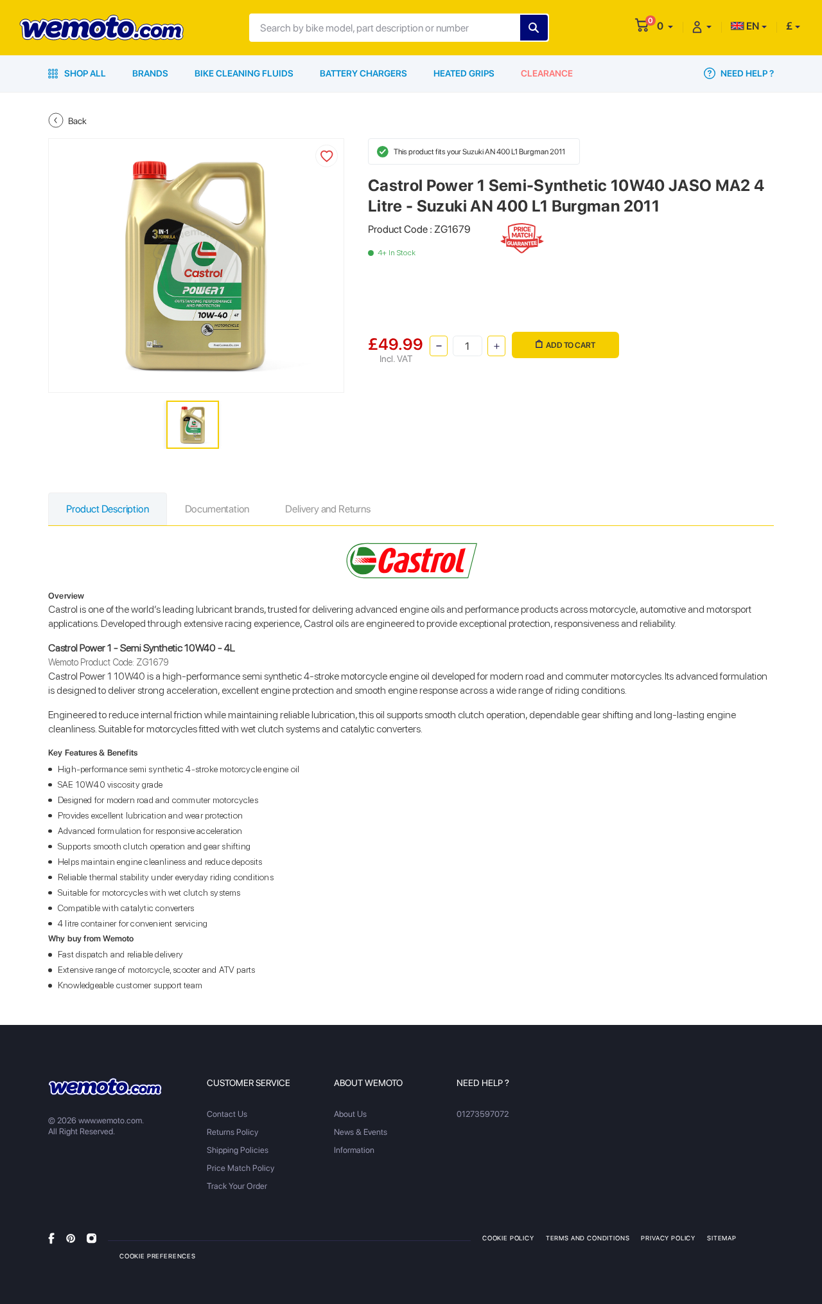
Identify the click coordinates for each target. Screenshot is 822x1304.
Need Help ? (746, 73)
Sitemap (722, 1238)
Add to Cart (570, 345)
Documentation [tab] (217, 509)
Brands (150, 73)
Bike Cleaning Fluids (244, 73)
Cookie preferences (157, 1256)
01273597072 (483, 1114)
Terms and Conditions (588, 1238)
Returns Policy (232, 1132)
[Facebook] (51, 1237)
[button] (665, 26)
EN (751, 26)
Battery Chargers (363, 73)
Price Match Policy (240, 1168)
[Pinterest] (70, 1237)
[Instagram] (91, 1237)
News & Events (360, 1132)
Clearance (547, 73)
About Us (350, 1114)
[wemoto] (105, 1087)
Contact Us (227, 1114)
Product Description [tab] (107, 509)
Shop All (84, 73)
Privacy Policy (668, 1238)
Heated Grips (463, 73)
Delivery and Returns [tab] (327, 509)
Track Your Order (237, 1186)
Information (354, 1150)
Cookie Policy (508, 1238)
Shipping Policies (237, 1150)
